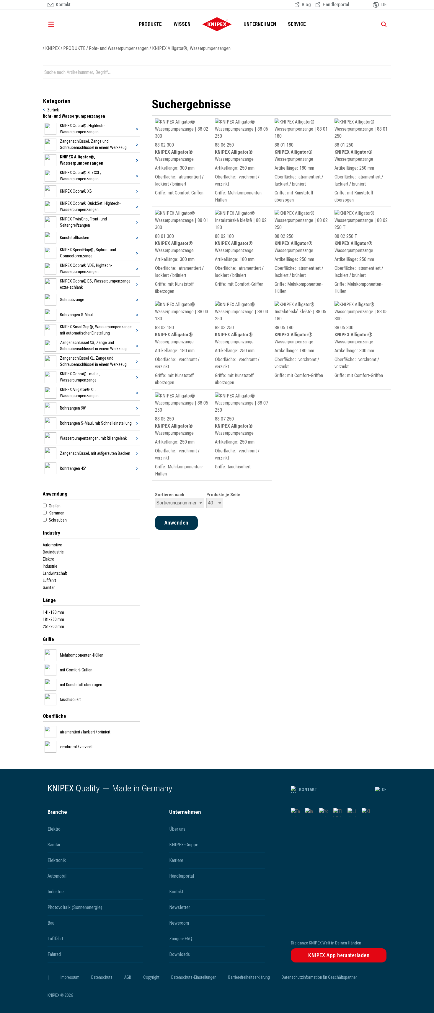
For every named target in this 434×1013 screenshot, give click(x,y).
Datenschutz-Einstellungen (193, 977)
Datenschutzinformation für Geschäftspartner (319, 977)
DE (384, 789)
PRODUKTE (150, 24)
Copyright (151, 977)
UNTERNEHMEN (260, 24)
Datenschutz (101, 977)
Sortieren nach (169, 494)
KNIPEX (52, 48)
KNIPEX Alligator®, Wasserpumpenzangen (191, 48)
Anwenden (386, 72)
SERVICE (297, 24)
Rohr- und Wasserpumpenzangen (119, 48)
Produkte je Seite (223, 494)
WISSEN (182, 24)
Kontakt (308, 789)
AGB (127, 977)
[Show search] (381, 24)
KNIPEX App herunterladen (338, 955)
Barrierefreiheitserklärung (249, 977)
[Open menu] (59, 24)
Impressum (70, 977)
